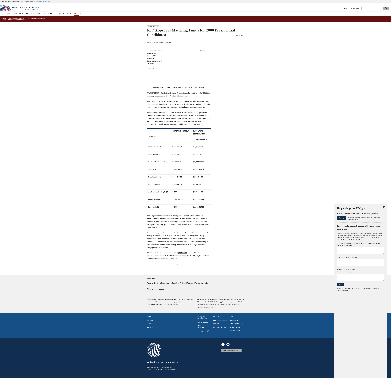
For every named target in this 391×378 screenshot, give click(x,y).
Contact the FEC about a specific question (368, 288)
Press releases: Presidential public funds (20, 18)
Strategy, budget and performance (203, 332)
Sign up (341, 218)
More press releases (155, 289)
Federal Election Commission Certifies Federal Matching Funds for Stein (177, 283)
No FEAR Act (217, 317)
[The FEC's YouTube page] (228, 344)
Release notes (235, 327)
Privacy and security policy (202, 318)
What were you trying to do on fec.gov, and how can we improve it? (359, 244)
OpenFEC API (234, 320)
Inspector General (219, 327)
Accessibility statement (201, 326)
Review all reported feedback (346, 288)
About (149, 317)
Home (4, 18)
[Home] (98, 8)
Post (340, 284)
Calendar (345, 8)
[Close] (384, 207)
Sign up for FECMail (233, 350)
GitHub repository (236, 324)
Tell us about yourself (346, 270)
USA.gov (216, 324)
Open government (220, 320)
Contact (150, 327)
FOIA (231, 317)
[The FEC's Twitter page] (223, 344)
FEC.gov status (235, 330)
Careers (150, 320)
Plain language (202, 322)
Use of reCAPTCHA (342, 290)
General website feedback (347, 257)
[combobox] (372, 8)
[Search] (386, 8)
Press (149, 324)
